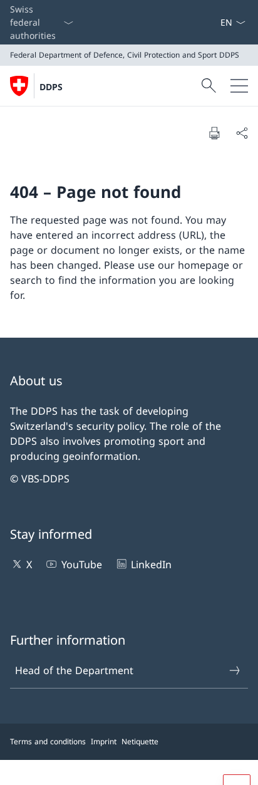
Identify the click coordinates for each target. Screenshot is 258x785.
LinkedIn (151, 564)
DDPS (51, 87)
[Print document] (214, 133)
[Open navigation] (239, 85)
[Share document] (241, 133)
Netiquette (139, 741)
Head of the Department (74, 670)
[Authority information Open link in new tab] (214, 22)
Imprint (103, 741)
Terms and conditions (48, 741)
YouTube (81, 564)
